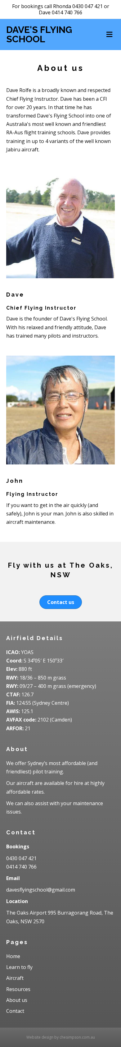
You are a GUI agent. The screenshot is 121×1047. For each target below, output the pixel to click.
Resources (18, 989)
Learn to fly (19, 967)
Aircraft (15, 978)
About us (16, 1000)
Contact (15, 1011)
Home (13, 956)
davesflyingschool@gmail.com (40, 889)
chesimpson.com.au (77, 1037)
